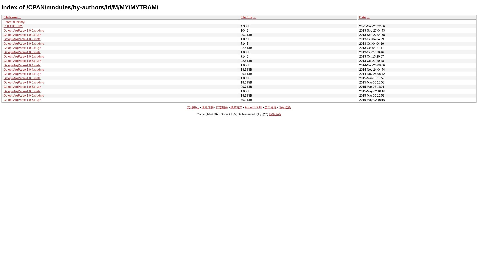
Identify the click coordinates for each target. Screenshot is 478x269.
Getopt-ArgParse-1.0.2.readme (24, 43)
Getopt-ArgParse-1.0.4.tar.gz (22, 73)
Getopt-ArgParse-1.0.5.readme (24, 82)
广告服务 (222, 107)
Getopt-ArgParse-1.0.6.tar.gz (22, 99)
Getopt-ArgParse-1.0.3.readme (24, 56)
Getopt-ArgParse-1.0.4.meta (22, 65)
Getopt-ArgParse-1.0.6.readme (24, 95)
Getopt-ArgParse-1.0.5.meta (22, 78)
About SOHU (253, 107)
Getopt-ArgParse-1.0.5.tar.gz (22, 86)
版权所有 (275, 114)
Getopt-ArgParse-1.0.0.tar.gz (22, 34)
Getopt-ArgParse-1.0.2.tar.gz (22, 48)
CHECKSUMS (13, 26)
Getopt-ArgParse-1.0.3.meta (22, 52)
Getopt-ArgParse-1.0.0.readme (24, 30)
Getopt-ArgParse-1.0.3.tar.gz (22, 60)
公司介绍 (271, 107)
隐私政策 (285, 107)
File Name (11, 17)
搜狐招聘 (208, 107)
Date (362, 17)
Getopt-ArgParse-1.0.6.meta (22, 91)
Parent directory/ (14, 22)
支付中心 (193, 107)
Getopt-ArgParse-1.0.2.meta (22, 39)
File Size (246, 17)
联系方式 (236, 107)
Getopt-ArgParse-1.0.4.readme (24, 69)
